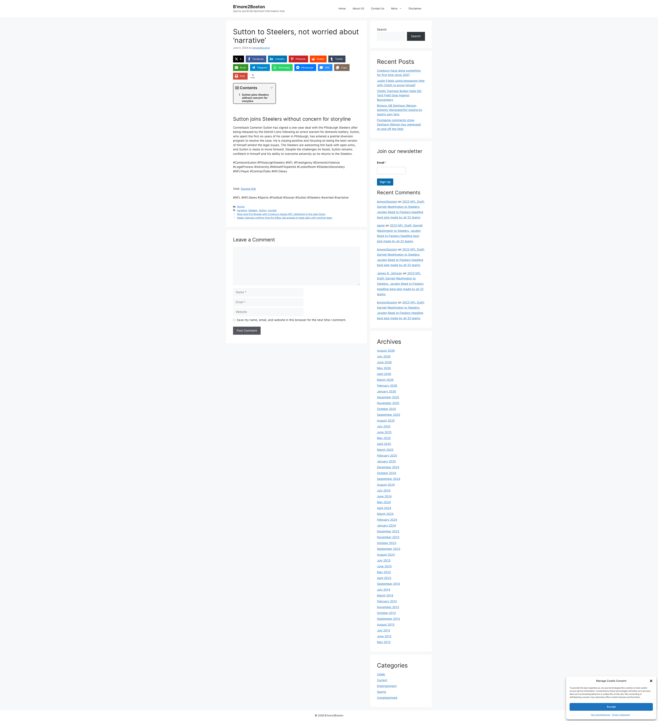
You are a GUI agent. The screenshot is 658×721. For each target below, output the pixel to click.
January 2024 (386, 525)
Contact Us (377, 8)
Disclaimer (415, 8)
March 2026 (385, 380)
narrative (242, 210)
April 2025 (384, 444)
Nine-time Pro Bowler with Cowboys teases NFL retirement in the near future (281, 214)
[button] (651, 681)
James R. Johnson (389, 273)
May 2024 (384, 502)
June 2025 (384, 432)
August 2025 (386, 420)
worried (272, 210)
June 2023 (384, 566)
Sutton (262, 210)
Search (382, 29)
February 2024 (387, 519)
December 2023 (388, 531)
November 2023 (388, 537)
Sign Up (385, 182)
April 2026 (384, 374)
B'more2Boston (249, 6)
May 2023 (384, 572)
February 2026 (387, 385)
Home (342, 8)
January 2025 (386, 461)
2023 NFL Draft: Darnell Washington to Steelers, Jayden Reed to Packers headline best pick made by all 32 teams (400, 284)
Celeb (381, 674)
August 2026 (386, 350)
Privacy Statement (621, 714)
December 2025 (388, 397)
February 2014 (387, 601)
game (381, 225)
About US (358, 8)
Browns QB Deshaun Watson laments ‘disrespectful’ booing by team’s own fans (399, 110)
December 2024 (388, 467)
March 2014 (385, 595)
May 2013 (384, 642)
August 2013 (385, 624)
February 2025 (387, 455)
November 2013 (388, 607)
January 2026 (386, 391)
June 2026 (384, 362)
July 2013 (383, 630)
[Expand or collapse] (272, 88)
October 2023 (386, 543)
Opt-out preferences (600, 714)
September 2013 (388, 619)
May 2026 (384, 368)
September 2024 (388, 479)
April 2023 (384, 578)
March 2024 (385, 514)
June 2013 (384, 636)
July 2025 (383, 426)
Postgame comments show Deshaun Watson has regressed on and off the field (399, 124)
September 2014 (388, 584)
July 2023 (384, 560)
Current (382, 680)
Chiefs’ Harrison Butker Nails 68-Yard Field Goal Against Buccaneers (399, 95)
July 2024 (384, 490)
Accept (611, 706)
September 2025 (388, 414)
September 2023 (388, 549)
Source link (248, 188)
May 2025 (384, 438)
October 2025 (386, 409)
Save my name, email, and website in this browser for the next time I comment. (291, 320)
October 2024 (386, 473)
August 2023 (386, 554)
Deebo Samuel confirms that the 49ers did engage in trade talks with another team (284, 217)
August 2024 (386, 484)
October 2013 (386, 613)
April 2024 (384, 508)
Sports (241, 206)
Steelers (253, 210)
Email (381, 162)
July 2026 (384, 356)
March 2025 (385, 449)
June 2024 (384, 496)
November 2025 (388, 403)
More (394, 8)
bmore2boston (387, 201)
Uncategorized (387, 697)
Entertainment (387, 686)
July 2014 (383, 589)
